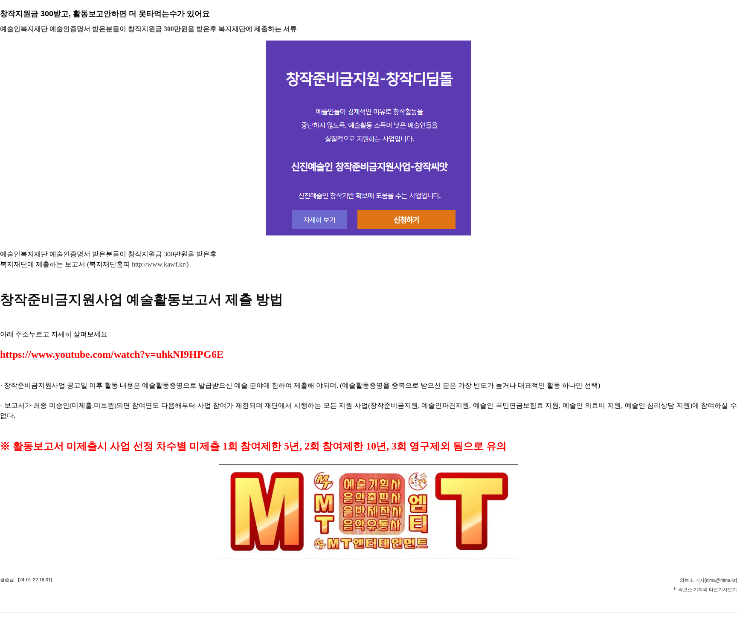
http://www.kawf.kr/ (159, 264)
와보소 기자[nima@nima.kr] (708, 580)
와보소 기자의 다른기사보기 (707, 589)
